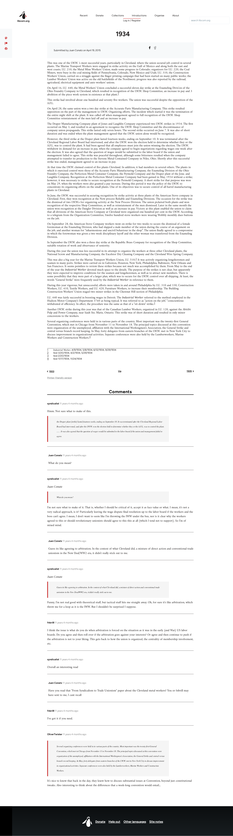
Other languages (135, 821)
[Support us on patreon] (6, 43)
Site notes (156, 821)
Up (119, 371)
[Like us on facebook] (6, 48)
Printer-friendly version (59, 377)
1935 (189, 371)
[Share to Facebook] (150, 48)
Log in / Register (132, 20)
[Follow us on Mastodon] (6, 38)
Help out (114, 821)
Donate (100, 821)
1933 (51, 371)
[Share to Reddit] (155, 48)
